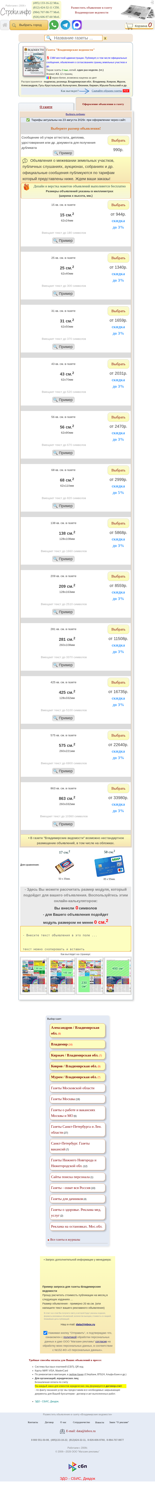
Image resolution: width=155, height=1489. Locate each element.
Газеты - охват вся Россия (70, 1188)
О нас (63, 1422)
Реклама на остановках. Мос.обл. (76, 1226)
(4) (68, 1199)
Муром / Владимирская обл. (74, 1077)
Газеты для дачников (67, 1199)
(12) (73, 1163)
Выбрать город (31, 25)
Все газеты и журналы (65, 1239)
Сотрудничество (81, 1422)
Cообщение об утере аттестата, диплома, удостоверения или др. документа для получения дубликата (58, 145)
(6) (73, 1113)
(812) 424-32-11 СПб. (46, 7)
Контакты (33, 1422)
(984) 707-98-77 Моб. (46, 12)
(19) (65, 1099)
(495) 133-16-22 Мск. (46, 3)
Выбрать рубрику (75, 114)
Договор (49, 1422)
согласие (101, 1341)
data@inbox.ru (85, 1324)
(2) (76, 1212)
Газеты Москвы (63, 1099)
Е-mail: (80, 1431)
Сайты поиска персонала (70, 1177)
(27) (76, 1129)
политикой (70, 1337)
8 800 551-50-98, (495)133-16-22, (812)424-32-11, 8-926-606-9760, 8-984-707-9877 (77, 1440)
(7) (70, 1146)
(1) (72, 1177)
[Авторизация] (152, 2)
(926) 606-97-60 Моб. (46, 16)
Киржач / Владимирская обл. (74, 1055)
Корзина (142, 25)
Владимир (59, 1044)
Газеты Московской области (72, 1088)
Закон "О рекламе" (119, 1422)
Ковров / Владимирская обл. (74, 1066)
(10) (73, 1188)
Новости (99, 1422)
